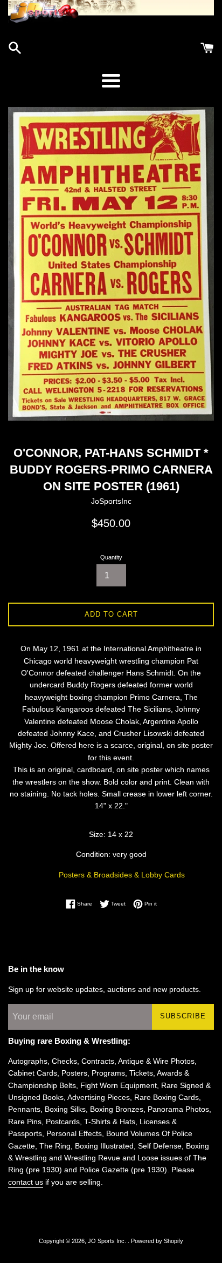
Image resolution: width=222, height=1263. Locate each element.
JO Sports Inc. (108, 1241)
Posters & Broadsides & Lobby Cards (122, 874)
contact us (25, 1182)
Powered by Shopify (157, 1241)
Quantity (111, 557)
